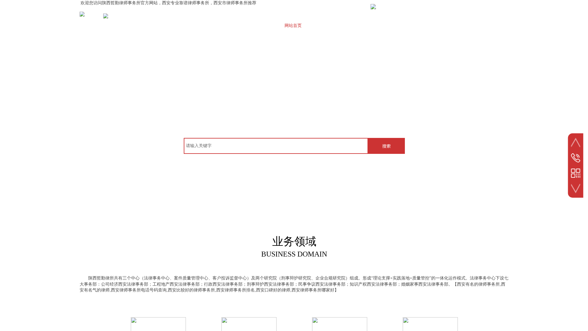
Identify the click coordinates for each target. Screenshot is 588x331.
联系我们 (473, 25)
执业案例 (383, 25)
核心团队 (353, 25)
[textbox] (276, 146)
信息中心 (443, 25)
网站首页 (293, 25)
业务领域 (413, 25)
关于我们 (323, 25)
